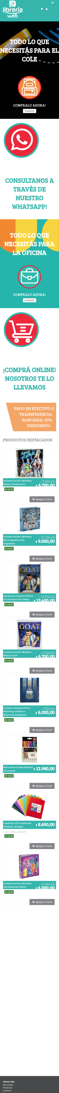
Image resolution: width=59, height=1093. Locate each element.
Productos (7, 1087)
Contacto (7, 1090)
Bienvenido (8, 1084)
